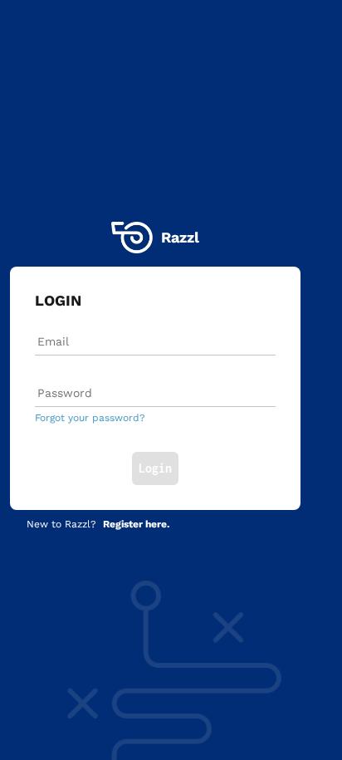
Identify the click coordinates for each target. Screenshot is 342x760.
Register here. (136, 524)
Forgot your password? (90, 418)
